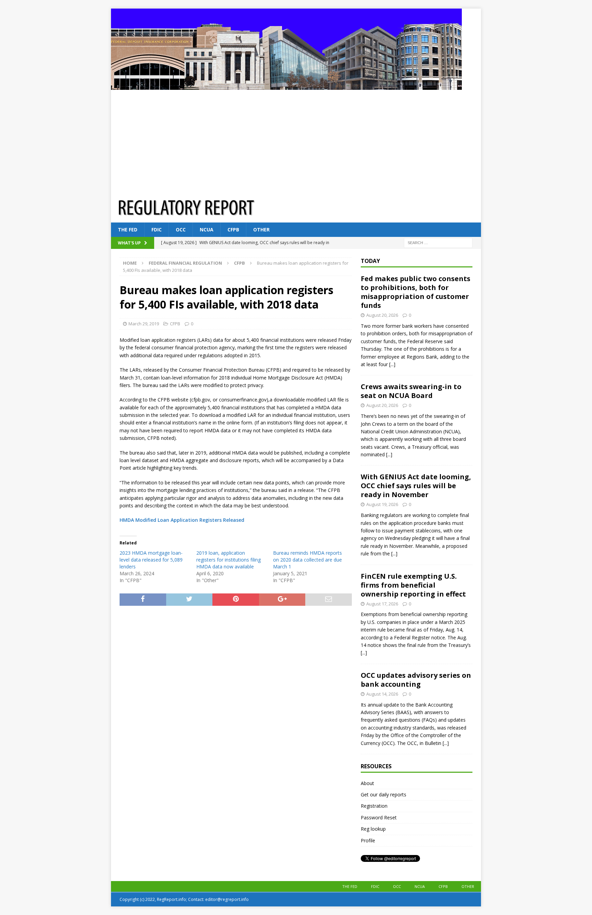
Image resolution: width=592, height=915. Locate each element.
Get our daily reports (383, 794)
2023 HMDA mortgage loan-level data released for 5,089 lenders (151, 560)
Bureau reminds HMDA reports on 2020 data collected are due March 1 (307, 560)
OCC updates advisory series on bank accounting (416, 680)
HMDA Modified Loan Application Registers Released (182, 520)
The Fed (127, 229)
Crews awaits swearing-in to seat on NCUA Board (411, 391)
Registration (374, 806)
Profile (368, 840)
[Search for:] (438, 242)
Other (261, 229)
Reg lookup (373, 829)
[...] (392, 364)
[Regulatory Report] (286, 86)
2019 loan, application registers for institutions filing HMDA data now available (228, 560)
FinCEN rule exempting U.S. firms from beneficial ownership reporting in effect (413, 585)
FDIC (156, 229)
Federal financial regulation (185, 263)
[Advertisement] (296, 141)
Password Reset (379, 817)
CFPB (233, 229)
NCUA (206, 229)
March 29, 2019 (143, 324)
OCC (181, 229)
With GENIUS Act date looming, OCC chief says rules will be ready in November (416, 485)
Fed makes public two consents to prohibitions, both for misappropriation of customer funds (415, 292)
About (367, 783)
